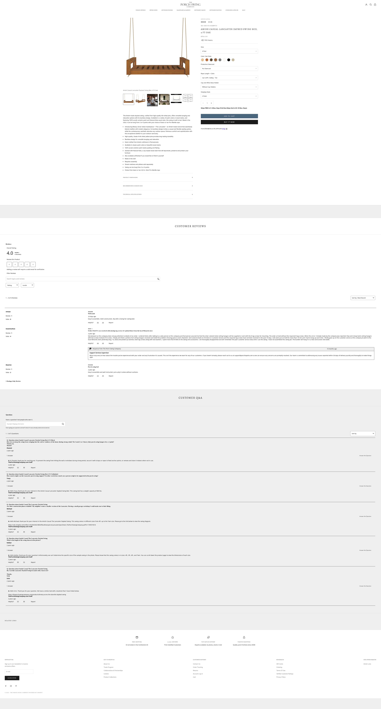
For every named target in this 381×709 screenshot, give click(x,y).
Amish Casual (205, 19)
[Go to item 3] (152, 100)
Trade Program (108, 667)
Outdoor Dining (167, 10)
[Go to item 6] (188, 98)
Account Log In (198, 674)
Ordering (279, 667)
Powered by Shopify (36, 692)
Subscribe (12, 678)
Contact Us (196, 664)
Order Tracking (198, 667)
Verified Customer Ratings (284, 674)
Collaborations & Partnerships (113, 670)
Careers (106, 674)
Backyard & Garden (183, 10)
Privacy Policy (281, 677)
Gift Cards (279, 664)
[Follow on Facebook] (6, 686)
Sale (243, 10)
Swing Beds (154, 10)
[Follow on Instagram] (11, 686)
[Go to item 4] (164, 99)
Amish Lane (367, 664)
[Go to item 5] (176, 98)
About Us (107, 664)
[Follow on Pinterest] (16, 686)
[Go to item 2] (140, 99)
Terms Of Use (280, 670)
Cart (194, 677)
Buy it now (229, 122)
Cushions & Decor (232, 10)
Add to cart (229, 116)
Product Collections (110, 677)
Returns (195, 670)
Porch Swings (141, 10)
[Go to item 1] (128, 99)
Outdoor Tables (200, 10)
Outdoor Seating (216, 10)
